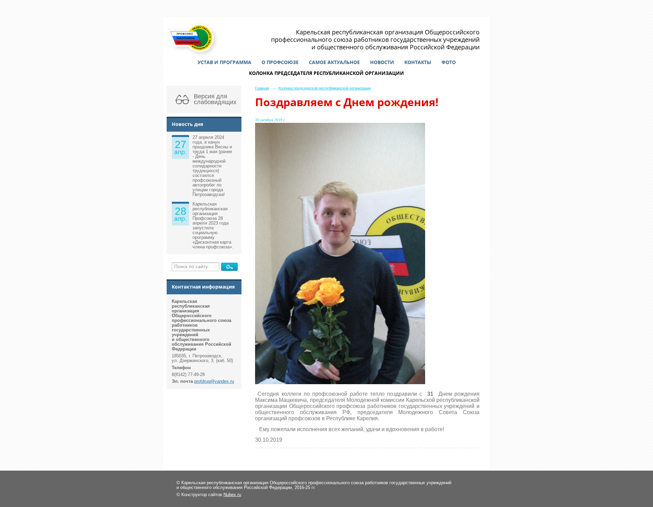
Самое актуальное (334, 62)
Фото (448, 62)
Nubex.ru (232, 494)
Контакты (417, 62)
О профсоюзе (280, 62)
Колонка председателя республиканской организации (326, 73)
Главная (262, 88)
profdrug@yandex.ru (214, 381)
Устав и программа (224, 62)
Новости (382, 62)
